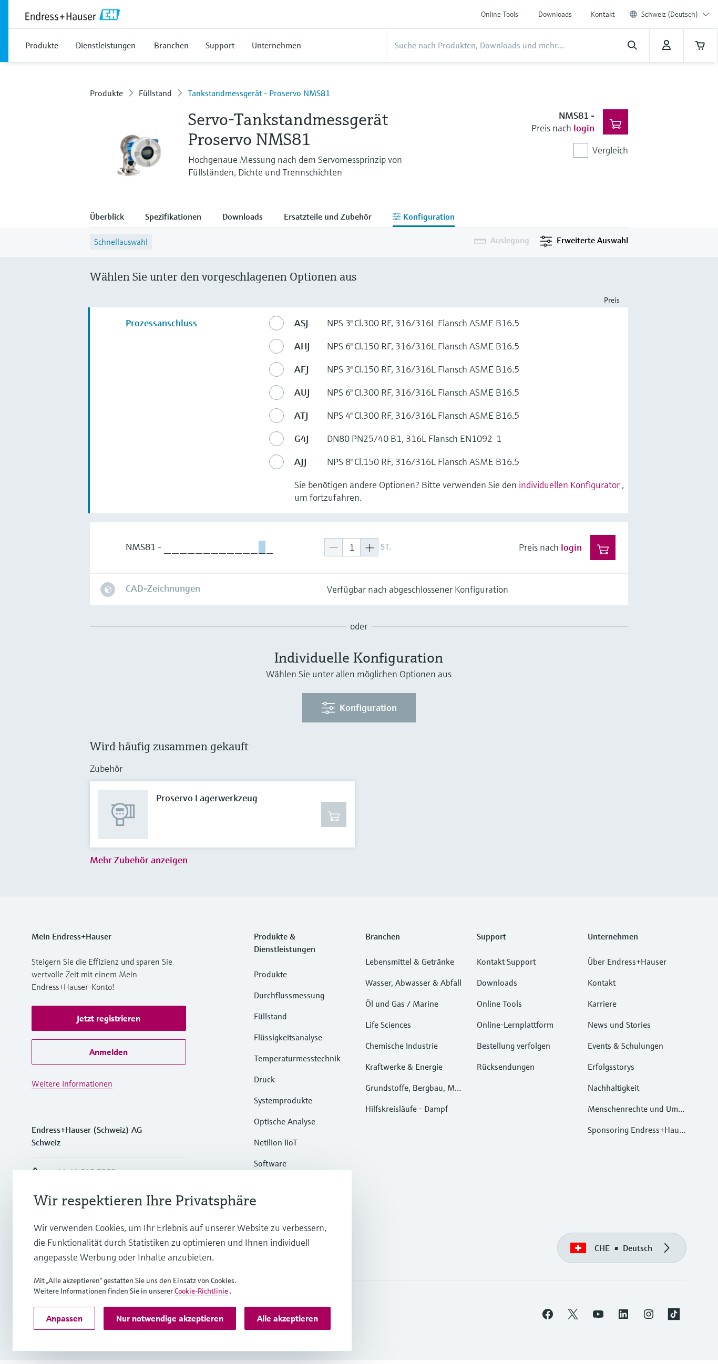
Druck (264, 1079)
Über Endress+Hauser (627, 961)
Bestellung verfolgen (513, 1045)
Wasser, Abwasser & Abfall (413, 982)
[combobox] (675, 14)
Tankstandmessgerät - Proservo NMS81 (259, 93)
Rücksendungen (506, 1066)
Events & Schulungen (625, 1045)
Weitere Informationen (72, 1083)
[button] (109, 1018)
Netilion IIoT (276, 1142)
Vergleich (610, 150)
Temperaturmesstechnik (297, 1058)
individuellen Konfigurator (569, 485)
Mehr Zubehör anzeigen (139, 860)
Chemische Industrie (401, 1045)
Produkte (106, 93)
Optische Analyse (284, 1121)
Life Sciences (388, 1024)
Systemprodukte (283, 1100)
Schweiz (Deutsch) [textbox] (669, 14)
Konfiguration (368, 707)
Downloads (555, 14)
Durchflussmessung (289, 995)
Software (270, 1163)
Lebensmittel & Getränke (409, 961)
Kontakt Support (506, 961)
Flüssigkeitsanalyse (288, 1037)
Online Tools (499, 14)
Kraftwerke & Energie (404, 1066)
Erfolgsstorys (611, 1066)
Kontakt (603, 14)
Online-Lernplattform (515, 1024)
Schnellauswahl (121, 241)
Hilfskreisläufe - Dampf (406, 1108)
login (583, 128)
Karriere (602, 1003)
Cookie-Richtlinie (201, 1291)
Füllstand (155, 93)
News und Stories (619, 1024)
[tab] (112, 218)
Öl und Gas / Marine (401, 1003)
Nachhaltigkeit (613, 1087)
